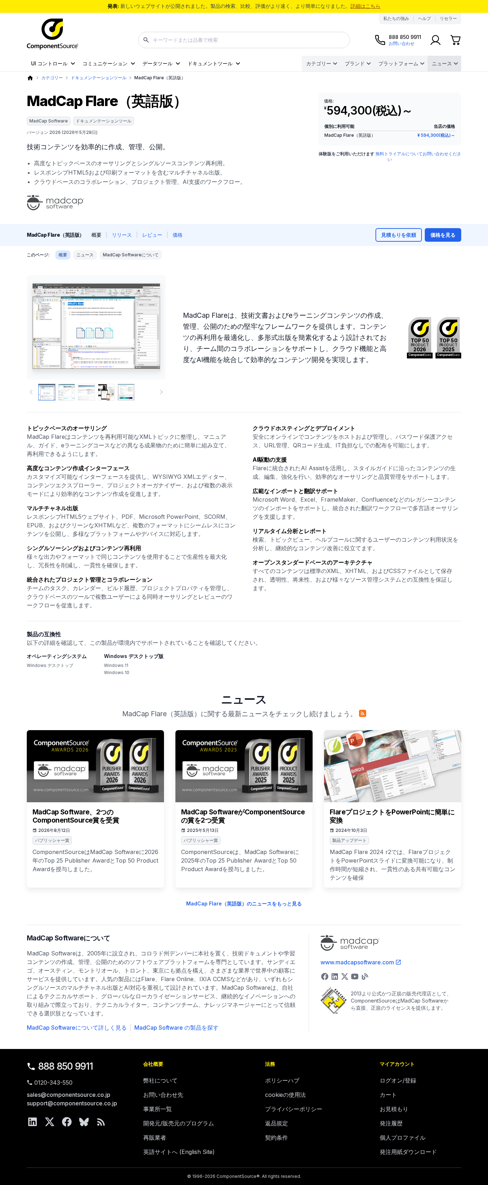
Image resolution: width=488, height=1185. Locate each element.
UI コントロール (49, 63)
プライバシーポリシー (293, 1109)
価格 (178, 235)
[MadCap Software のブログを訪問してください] (364, 976)
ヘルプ (424, 18)
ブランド (355, 63)
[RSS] (101, 1122)
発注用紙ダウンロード (408, 1151)
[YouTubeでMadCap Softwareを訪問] (354, 976)
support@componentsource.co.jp (72, 1103)
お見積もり (394, 1109)
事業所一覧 (157, 1109)
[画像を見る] (46, 392)
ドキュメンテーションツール (98, 77)
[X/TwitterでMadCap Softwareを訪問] (344, 976)
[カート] (455, 40)
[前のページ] (31, 392)
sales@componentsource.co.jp (68, 1094)
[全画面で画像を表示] (96, 327)
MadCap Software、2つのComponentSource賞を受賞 (76, 816)
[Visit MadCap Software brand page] (55, 203)
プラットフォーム (398, 63)
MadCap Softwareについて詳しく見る (77, 1027)
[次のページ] (161, 392)
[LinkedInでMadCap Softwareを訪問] (334, 976)
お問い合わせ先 (163, 1094)
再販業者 (154, 1137)
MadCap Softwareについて (131, 254)
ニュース (442, 63)
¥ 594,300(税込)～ (436, 135)
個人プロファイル (402, 1137)
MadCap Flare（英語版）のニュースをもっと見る (244, 903)
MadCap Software (48, 121)
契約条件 (276, 1137)
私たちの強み (396, 18)
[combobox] (244, 40)
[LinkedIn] (32, 1122)
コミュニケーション (105, 63)
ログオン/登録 (398, 1080)
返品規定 (276, 1123)
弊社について (160, 1080)
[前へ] (44, 327)
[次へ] (148, 327)
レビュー (152, 235)
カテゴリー (318, 63)
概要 (63, 254)
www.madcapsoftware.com (357, 962)
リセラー (448, 18)
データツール (158, 63)
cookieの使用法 (285, 1094)
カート (388, 1094)
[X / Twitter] (49, 1122)
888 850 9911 (65, 1066)
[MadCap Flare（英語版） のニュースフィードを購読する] (362, 713)
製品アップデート (349, 840)
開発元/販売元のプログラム (178, 1123)
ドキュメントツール (210, 63)
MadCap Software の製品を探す (176, 1027)
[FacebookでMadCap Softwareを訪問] (324, 976)
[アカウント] (435, 40)
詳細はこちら (365, 6)
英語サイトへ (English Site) (179, 1151)
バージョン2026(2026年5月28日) (62, 132)
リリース (122, 235)
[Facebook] (67, 1122)
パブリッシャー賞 (52, 840)
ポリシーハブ (282, 1080)
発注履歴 (391, 1123)
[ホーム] (30, 78)
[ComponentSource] (52, 34)
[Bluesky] (84, 1122)
